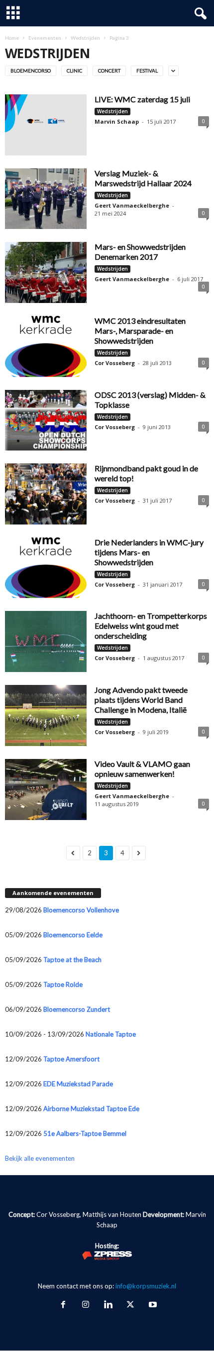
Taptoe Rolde (63, 984)
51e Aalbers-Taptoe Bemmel (84, 1133)
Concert (109, 71)
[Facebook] (63, 1305)
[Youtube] (151, 1305)
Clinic (74, 71)
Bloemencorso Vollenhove (81, 910)
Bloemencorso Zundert (76, 1009)
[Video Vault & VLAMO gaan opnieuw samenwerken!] (46, 789)
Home (12, 38)
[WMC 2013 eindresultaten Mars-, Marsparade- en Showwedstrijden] (46, 346)
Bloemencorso (30, 71)
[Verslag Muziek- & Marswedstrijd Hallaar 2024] (46, 198)
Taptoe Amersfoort (71, 1059)
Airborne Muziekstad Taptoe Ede (91, 1109)
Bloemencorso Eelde (73, 935)
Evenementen (44, 38)
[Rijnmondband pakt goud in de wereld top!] (46, 494)
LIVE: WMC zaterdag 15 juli (142, 99)
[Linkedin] (108, 1305)
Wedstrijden (85, 38)
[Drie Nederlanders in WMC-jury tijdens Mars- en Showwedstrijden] (46, 568)
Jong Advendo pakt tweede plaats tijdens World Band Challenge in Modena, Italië (141, 699)
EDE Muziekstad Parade (78, 1084)
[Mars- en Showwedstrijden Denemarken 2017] (46, 272)
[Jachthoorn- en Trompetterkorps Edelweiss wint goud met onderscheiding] (46, 641)
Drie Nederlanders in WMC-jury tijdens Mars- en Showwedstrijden (149, 552)
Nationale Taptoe (111, 1034)
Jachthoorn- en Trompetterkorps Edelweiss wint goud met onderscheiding (151, 625)
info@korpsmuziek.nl (145, 1286)
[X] (130, 1305)
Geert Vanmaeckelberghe (132, 205)
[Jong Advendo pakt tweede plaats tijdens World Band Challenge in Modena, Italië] (46, 715)
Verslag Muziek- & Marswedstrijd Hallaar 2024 (143, 178)
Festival (147, 71)
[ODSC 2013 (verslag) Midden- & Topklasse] (46, 420)
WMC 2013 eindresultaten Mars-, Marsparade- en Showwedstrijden (140, 330)
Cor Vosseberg (115, 363)
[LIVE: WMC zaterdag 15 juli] (46, 124)
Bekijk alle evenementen (40, 1158)
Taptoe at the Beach (72, 960)
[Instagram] (85, 1305)
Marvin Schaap (117, 121)
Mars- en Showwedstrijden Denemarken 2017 (140, 251)
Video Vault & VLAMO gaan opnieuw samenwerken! (142, 768)
